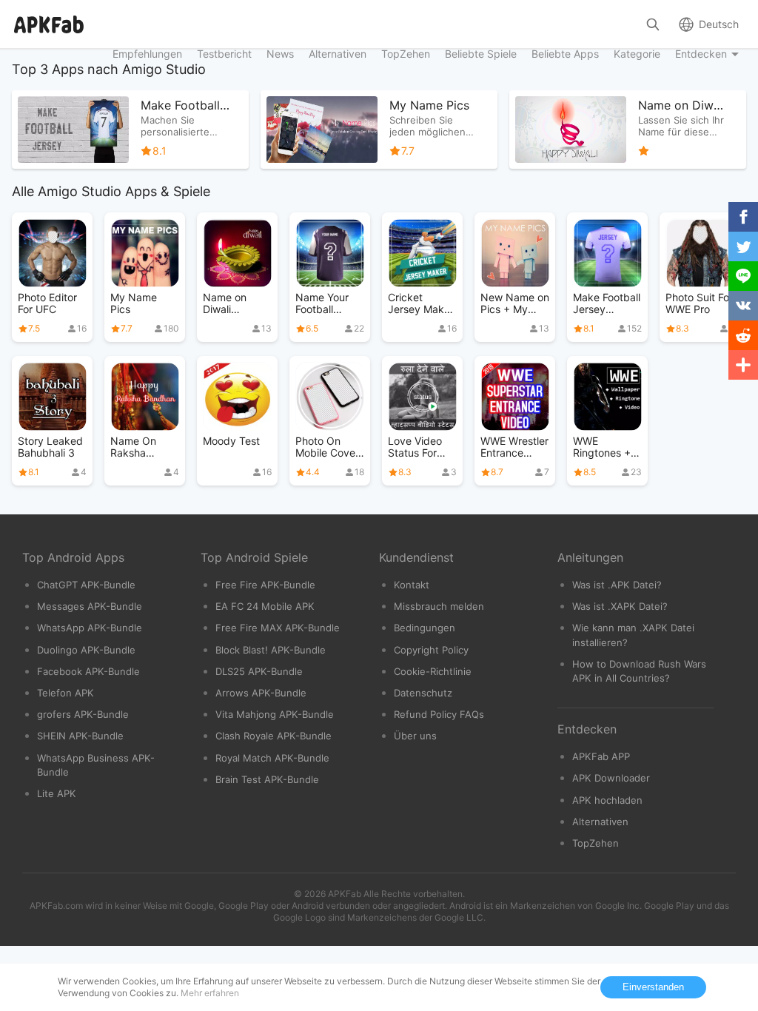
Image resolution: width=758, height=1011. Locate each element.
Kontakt (411, 585)
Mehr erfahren (210, 992)
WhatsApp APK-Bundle (89, 628)
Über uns (415, 736)
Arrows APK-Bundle (260, 693)
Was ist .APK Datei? (617, 585)
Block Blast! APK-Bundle (270, 650)
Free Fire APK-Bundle (265, 585)
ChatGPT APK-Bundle (86, 585)
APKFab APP (601, 756)
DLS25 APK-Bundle (259, 671)
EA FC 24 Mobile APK (265, 606)
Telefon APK (65, 693)
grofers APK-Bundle (83, 714)
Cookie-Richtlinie (433, 671)
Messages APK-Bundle (89, 606)
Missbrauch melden (439, 606)
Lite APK (56, 793)
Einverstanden (653, 986)
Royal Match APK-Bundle (272, 758)
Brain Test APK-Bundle (267, 779)
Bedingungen (424, 628)
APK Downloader (611, 778)
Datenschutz (423, 693)
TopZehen (595, 843)
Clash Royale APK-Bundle (273, 736)
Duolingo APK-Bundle (86, 650)
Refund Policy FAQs (439, 714)
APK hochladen (607, 800)
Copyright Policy (431, 650)
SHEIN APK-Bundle (80, 736)
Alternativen (600, 821)
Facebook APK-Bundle (88, 671)
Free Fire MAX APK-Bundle (277, 628)
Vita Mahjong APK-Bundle (274, 714)
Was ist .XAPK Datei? (620, 606)
